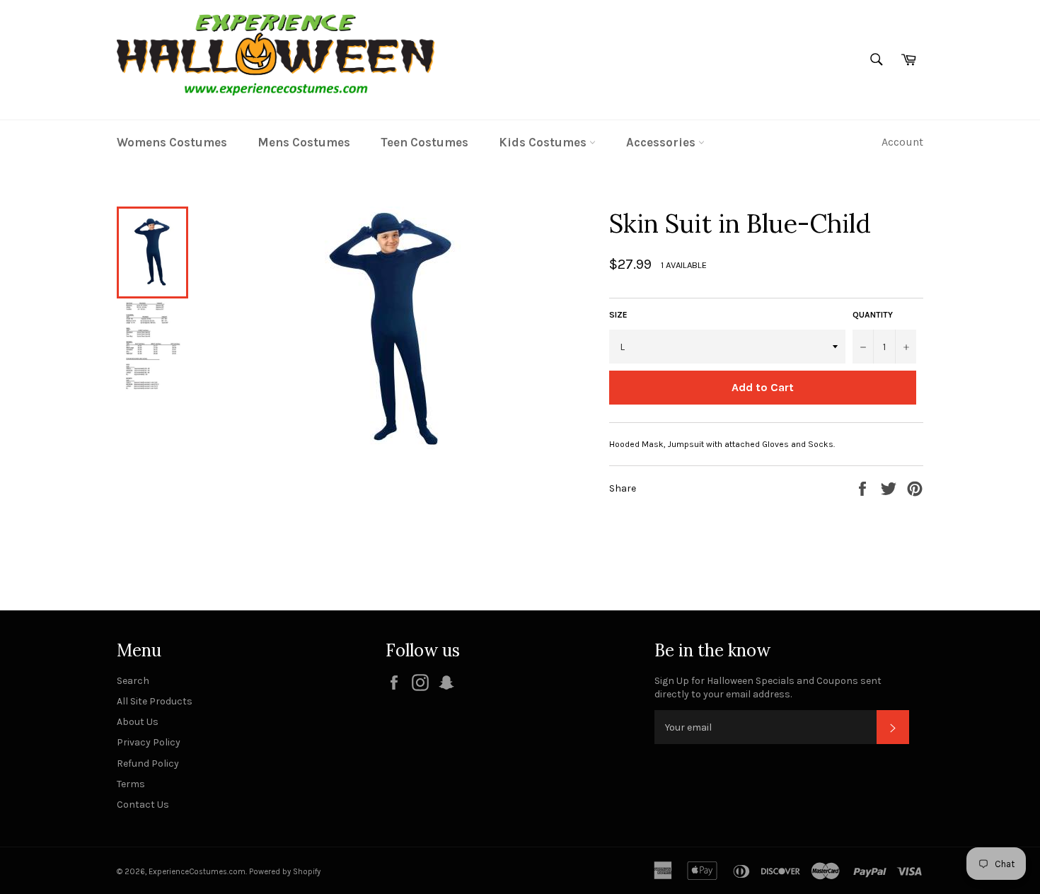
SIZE (618, 315)
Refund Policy (148, 763)
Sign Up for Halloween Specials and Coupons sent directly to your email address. (768, 687)
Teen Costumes (424, 142)
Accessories (662, 142)
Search (133, 681)
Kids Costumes (544, 142)
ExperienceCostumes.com (197, 871)
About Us (137, 722)
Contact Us (143, 805)
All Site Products (154, 701)
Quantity (873, 315)
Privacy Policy (148, 742)
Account (902, 142)
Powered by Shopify (284, 871)
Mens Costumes (304, 142)
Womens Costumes (172, 142)
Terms (131, 784)
